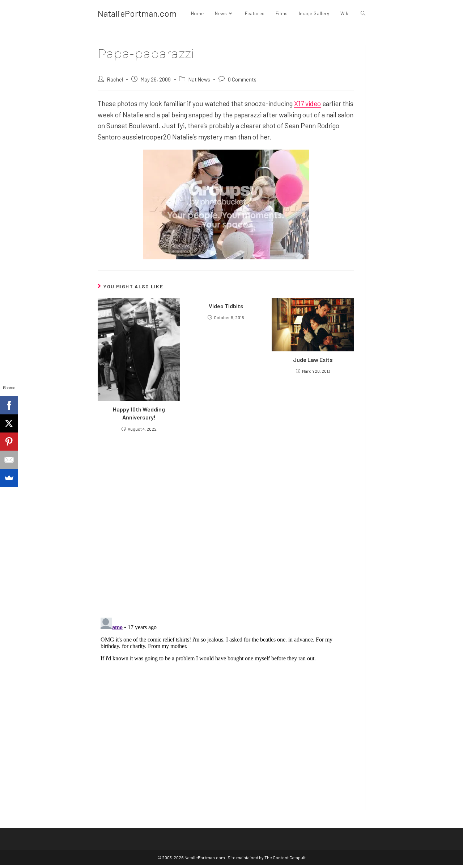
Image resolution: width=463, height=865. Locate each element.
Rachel (115, 79)
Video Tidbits (226, 305)
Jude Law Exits (313, 359)
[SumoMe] (9, 478)
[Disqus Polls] (226, 524)
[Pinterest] (9, 441)
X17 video (307, 103)
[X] (9, 423)
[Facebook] (9, 405)
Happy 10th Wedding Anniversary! (139, 413)
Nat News (199, 79)
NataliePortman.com (137, 13)
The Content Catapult (285, 857)
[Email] (9, 460)
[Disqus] (226, 705)
